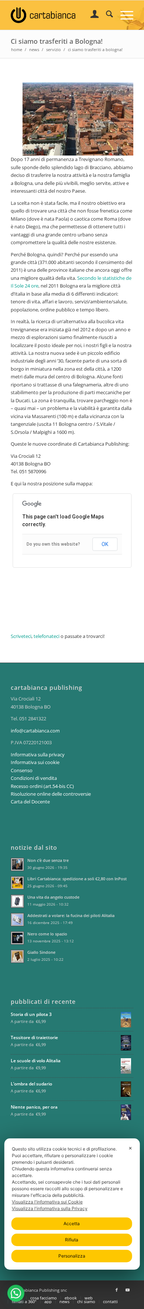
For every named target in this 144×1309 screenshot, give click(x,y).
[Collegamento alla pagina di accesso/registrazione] (91, 15)
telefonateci (46, 636)
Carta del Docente (30, 801)
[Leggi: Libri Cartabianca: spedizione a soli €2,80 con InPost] (17, 882)
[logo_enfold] (60, 15)
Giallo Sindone (41, 952)
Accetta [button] (72, 1223)
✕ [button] (130, 1148)
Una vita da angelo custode (53, 897)
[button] (15, 1293)
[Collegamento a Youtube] (127, 1289)
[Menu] (123, 15)
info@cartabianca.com (35, 730)
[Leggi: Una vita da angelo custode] (17, 901)
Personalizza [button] (71, 1256)
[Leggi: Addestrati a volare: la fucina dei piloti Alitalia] (17, 919)
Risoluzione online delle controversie (51, 794)
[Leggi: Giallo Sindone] (17, 956)
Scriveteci (21, 636)
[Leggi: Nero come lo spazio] (17, 938)
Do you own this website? (53, 544)
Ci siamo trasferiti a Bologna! (57, 41)
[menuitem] (91, 15)
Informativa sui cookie (35, 762)
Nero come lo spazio (47, 934)
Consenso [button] (21, 770)
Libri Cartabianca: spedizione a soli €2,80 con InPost (77, 878)
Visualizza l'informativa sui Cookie (47, 1202)
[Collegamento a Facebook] (116, 1289)
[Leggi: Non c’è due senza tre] (17, 864)
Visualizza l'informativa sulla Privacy (50, 1208)
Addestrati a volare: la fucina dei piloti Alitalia (70, 915)
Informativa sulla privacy (38, 754)
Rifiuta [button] (71, 1239)
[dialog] (72, 1204)
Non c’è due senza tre (48, 860)
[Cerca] (106, 15)
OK (105, 544)
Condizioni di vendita (34, 778)
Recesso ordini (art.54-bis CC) (42, 786)
